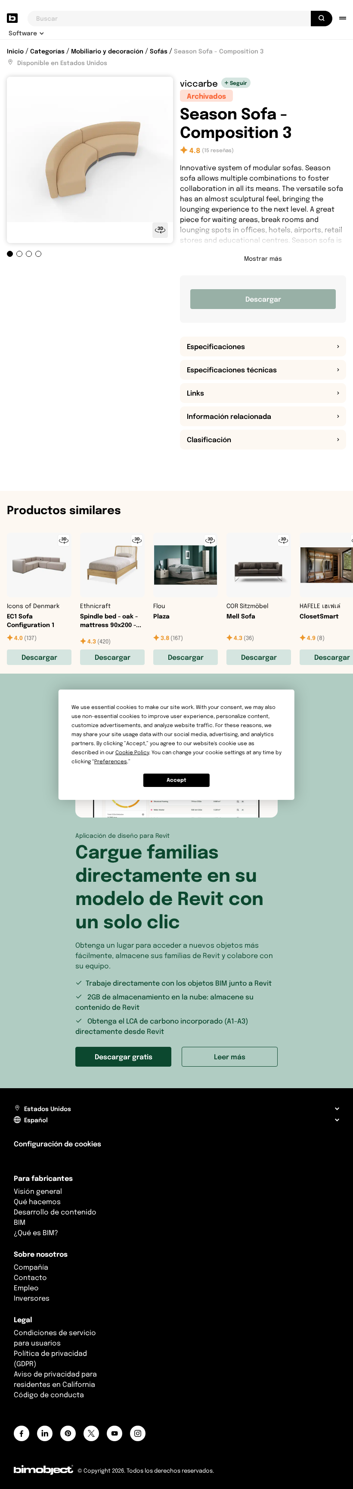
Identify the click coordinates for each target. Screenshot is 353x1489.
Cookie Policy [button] (132, 752)
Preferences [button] (110, 761)
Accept (176, 780)
